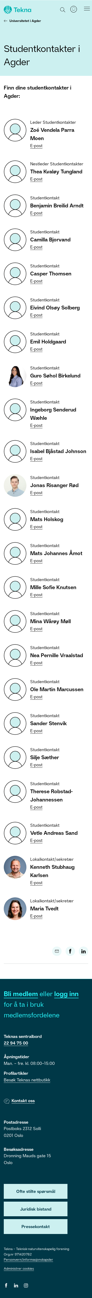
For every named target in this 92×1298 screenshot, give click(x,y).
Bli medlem (21, 994)
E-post (36, 145)
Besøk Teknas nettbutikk (27, 1079)
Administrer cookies (19, 1268)
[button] (63, 9)
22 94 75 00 (16, 1042)
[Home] (17, 10)
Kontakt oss (23, 1100)
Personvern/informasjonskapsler (28, 1259)
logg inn (66, 994)
